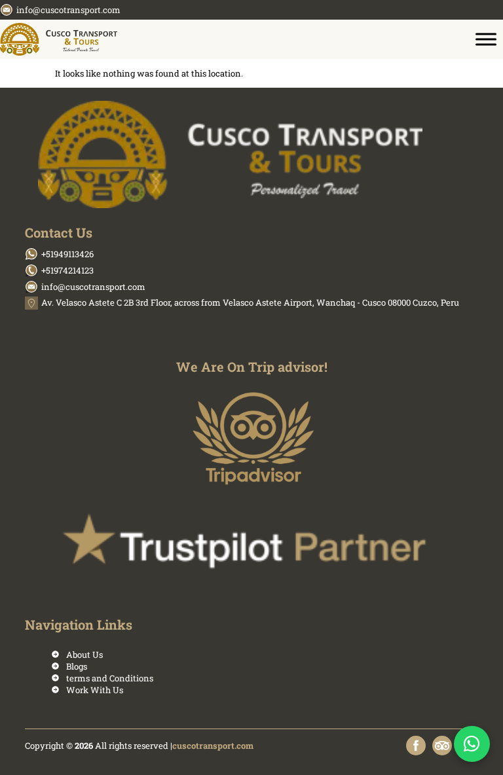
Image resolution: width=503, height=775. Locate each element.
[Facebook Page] (416, 745)
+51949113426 (67, 254)
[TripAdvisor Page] (442, 745)
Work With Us (94, 690)
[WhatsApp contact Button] (472, 744)
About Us (84, 654)
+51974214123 (67, 270)
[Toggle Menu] (485, 39)
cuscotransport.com (212, 745)
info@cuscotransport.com (68, 10)
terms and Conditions (109, 678)
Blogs (76, 666)
